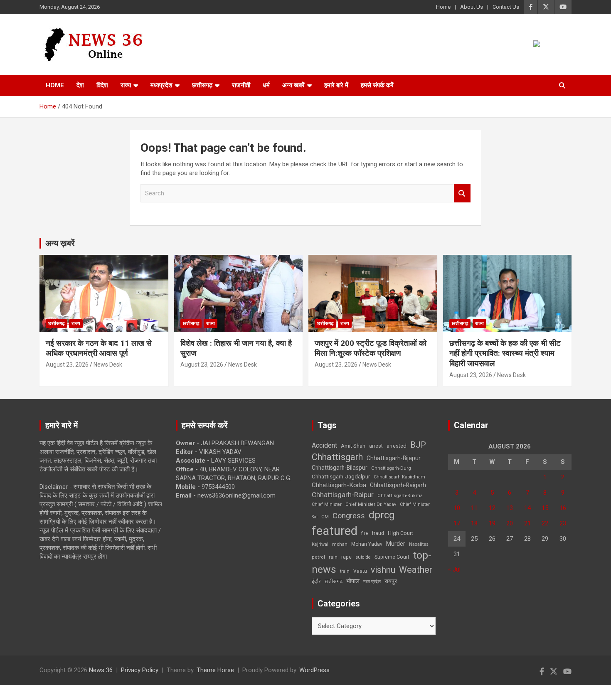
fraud (378, 533)
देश (80, 85)
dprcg (382, 515)
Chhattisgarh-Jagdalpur (341, 476)
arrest (376, 446)
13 (509, 508)
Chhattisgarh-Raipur (343, 494)
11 (474, 508)
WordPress (314, 670)
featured (334, 531)
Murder (395, 543)
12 (492, 508)
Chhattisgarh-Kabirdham (399, 477)
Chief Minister (327, 504)
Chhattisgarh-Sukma (400, 495)
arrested (397, 446)
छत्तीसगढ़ (333, 581)
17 (456, 523)
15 (545, 508)
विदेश (102, 85)
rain (333, 557)
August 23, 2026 (67, 364)
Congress (349, 515)
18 (474, 523)
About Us (471, 7)
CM (325, 517)
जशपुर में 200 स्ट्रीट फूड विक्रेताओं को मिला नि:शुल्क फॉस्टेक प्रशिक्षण (370, 348)
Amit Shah (353, 446)
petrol (318, 557)
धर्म (266, 85)
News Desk (108, 364)
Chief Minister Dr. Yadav (370, 504)
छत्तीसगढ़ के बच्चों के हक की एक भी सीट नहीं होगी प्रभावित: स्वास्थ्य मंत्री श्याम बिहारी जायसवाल (505, 353)
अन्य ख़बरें (60, 243)
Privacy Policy (139, 670)
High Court (400, 533)
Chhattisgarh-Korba (339, 485)
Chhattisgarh (337, 457)
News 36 (101, 670)
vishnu (383, 570)
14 (527, 508)
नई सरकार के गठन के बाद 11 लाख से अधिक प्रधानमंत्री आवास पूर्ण (99, 348)
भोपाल (353, 581)
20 (509, 523)
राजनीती (241, 85)
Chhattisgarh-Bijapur (394, 458)
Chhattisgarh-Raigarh (398, 485)
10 (456, 508)
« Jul (454, 569)
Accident (324, 445)
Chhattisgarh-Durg (391, 468)
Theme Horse (215, 670)
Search (462, 193)
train (345, 571)
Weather (415, 569)
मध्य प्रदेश (372, 581)
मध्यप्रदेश (161, 85)
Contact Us (506, 7)
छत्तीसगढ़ (202, 85)
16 (562, 508)
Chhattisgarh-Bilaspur (339, 467)
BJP (418, 445)
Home (443, 7)
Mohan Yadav (366, 544)
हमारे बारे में (336, 85)
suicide (363, 557)
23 (562, 523)
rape (346, 557)
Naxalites (419, 544)
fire (364, 533)
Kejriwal (320, 544)
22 (545, 523)
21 (527, 523)
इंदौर (316, 581)
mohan (339, 544)
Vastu (360, 571)
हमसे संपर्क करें (377, 85)
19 (492, 523)
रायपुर (390, 581)
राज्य (126, 85)
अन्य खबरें (293, 85)
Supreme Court (391, 557)
